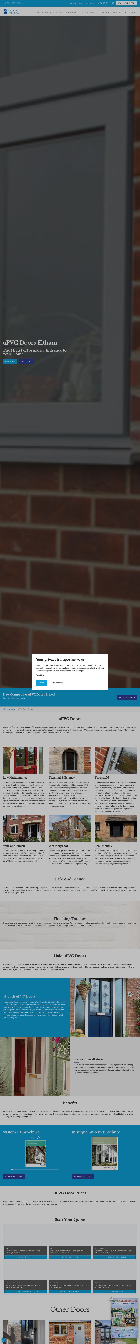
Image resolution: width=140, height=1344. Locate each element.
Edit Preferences (58, 683)
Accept (41, 683)
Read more (40, 675)
